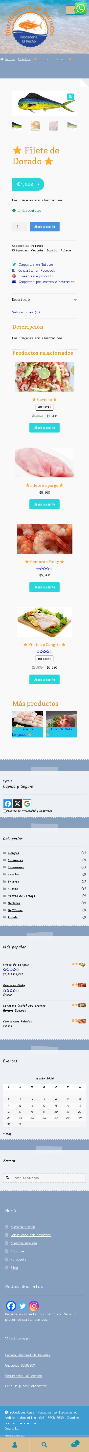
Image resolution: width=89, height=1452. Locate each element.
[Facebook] (11, 1306)
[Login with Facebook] (7, 803)
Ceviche (37, 250)
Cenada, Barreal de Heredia (27, 1355)
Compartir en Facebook (37, 270)
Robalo (13, 917)
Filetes (24, 59)
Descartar (12, 1428)
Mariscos (14, 903)
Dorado (52, 250)
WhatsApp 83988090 (20, 1365)
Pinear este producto (36, 276)
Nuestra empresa (24, 1243)
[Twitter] (22, 1306)
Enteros (13, 881)
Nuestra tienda (23, 1226)
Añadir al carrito (44, 226)
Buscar (44, 1445)
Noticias (18, 1251)
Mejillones (15, 910)
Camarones (16, 867)
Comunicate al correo (23, 1375)
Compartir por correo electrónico (46, 281)
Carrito (68, 1441)
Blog (14, 1267)
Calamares (15, 860)
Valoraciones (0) (26, 312)
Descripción (21, 299)
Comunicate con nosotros (31, 1235)
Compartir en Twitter (36, 264)
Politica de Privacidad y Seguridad (29, 811)
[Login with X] (17, 803)
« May (7, 1133)
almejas (13, 853)
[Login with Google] (27, 803)
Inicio (10, 59)
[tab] (44, 300)
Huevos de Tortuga (21, 896)
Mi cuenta (18, 1259)
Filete (66, 250)
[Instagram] (34, 1306)
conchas (14, 874)
